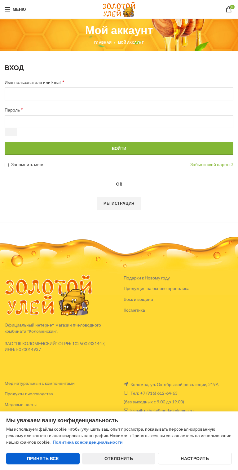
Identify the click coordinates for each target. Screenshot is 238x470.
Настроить (195, 458)
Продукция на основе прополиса (157, 288)
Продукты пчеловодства (29, 393)
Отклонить (118, 458)
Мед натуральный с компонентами (40, 383)
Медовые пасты (21, 404)
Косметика (134, 310)
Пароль (14, 109)
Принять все (43, 458)
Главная (103, 42)
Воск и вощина (138, 299)
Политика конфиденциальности (88, 442)
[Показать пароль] (11, 132)
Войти (119, 148)
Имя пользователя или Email (34, 82)
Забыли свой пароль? (211, 164)
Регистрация (119, 203)
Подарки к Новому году (147, 277)
